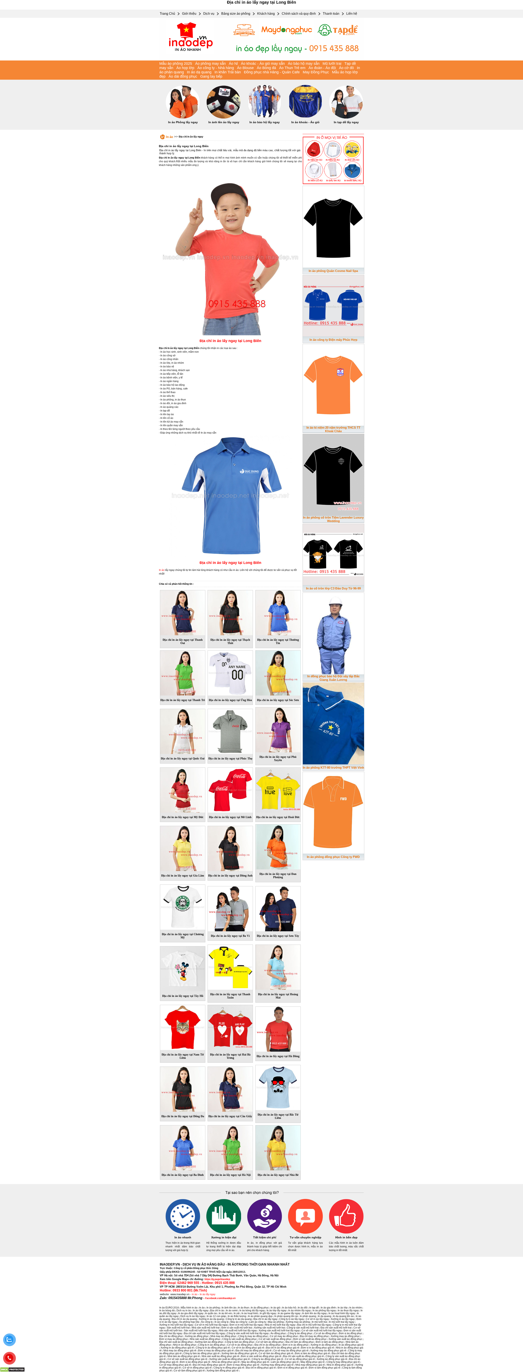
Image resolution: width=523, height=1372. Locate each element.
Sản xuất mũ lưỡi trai (178, 1327)
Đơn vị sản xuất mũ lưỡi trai (236, 1327)
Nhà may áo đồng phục (223, 1336)
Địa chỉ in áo (217, 1310)
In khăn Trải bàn (228, 72)
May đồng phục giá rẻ (313, 1362)
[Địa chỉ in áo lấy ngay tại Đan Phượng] (278, 846)
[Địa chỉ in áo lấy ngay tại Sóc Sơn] (278, 672)
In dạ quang (324, 1316)
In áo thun (243, 1307)
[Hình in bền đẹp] (346, 1232)
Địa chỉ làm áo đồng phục (300, 1342)
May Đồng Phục (316, 72)
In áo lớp (343, 1307)
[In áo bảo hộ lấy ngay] (264, 117)
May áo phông (276, 1322)
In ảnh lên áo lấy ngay (223, 122)
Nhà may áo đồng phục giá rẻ (179, 1350)
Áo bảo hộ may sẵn (304, 63)
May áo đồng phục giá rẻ (255, 1362)
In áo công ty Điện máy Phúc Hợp (333, 339)
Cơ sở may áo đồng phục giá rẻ (290, 1350)
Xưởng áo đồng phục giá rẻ (332, 1359)
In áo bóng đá (167, 1310)
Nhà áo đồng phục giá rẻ (226, 1362)
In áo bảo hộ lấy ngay (264, 122)
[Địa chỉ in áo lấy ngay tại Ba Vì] (230, 908)
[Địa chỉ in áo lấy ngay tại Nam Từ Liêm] (182, 1026)
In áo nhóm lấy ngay (299, 1310)
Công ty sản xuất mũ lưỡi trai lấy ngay (248, 1333)
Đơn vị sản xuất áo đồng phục (310, 1339)
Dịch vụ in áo (184, 1310)
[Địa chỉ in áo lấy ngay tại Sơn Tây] (278, 908)
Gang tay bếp (211, 76)
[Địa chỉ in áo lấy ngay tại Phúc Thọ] (230, 730)
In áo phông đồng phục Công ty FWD (333, 857)
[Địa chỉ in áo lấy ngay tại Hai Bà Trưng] (230, 1026)
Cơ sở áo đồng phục (325, 1333)
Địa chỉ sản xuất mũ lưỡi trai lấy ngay (204, 1333)
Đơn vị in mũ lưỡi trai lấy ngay (246, 1324)
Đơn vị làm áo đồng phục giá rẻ (312, 1353)
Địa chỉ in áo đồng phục (268, 1344)
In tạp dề (314, 1307)
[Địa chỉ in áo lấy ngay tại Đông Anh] (230, 847)
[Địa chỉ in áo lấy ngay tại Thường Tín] (278, 612)
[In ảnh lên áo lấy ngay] (223, 117)
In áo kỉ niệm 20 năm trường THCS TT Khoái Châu (333, 429)
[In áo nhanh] (182, 1232)
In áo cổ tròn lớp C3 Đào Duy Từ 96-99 (333, 588)
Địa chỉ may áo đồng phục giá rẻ (254, 1350)
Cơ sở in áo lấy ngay (317, 1319)
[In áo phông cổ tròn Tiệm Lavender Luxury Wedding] (333, 474)
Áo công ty (207, 1322)
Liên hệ (351, 13)
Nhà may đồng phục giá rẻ (310, 1364)
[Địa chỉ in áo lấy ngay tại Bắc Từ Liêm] (278, 1086)
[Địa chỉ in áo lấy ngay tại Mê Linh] (230, 789)
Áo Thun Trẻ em (292, 68)
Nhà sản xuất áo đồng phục (205, 1339)
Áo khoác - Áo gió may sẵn (263, 63)
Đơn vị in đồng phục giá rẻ (292, 1367)
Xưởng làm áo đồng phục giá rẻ (239, 1353)
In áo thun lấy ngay (348, 1310)
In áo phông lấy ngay (324, 1310)
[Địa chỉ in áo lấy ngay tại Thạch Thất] (230, 612)
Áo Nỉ (233, 63)
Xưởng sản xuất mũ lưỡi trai (269, 1327)
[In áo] (261, 59)
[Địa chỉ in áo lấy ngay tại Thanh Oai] (182, 612)
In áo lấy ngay (207, 1294)
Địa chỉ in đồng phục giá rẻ (261, 1367)
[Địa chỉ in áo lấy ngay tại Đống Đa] (182, 1088)
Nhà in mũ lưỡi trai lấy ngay (280, 1324)
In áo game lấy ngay (289, 1313)
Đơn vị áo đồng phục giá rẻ (195, 1362)
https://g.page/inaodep (217, 1279)
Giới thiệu (189, 13)
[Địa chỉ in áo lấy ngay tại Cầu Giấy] (230, 1088)
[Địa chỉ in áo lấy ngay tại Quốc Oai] (182, 730)
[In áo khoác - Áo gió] (305, 117)
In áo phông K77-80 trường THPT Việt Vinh (333, 767)
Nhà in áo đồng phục (184, 1344)
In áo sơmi (232, 1310)
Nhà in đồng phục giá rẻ (340, 1364)
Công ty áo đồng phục (300, 1333)
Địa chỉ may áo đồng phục (314, 1336)
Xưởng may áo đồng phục (345, 1336)
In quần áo (211, 1313)
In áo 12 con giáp (216, 1316)
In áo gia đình (328, 1307)
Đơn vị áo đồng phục (350, 1333)
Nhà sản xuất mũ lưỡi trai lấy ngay (238, 1330)
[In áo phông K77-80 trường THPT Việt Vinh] (333, 722)
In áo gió (275, 1307)
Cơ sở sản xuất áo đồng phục (275, 1339)
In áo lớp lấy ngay (276, 1310)
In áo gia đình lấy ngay (190, 1313)
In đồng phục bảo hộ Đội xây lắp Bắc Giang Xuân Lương (333, 677)
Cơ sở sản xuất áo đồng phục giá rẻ (187, 1359)
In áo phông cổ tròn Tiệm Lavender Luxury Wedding (333, 519)
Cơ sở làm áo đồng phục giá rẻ (276, 1353)
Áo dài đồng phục (183, 76)
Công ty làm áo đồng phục (239, 1342)
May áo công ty (238, 1322)
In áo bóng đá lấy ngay (252, 1310)
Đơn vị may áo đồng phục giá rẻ (216, 1350)
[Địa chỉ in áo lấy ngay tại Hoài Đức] (278, 789)
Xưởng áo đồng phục (197, 1336)
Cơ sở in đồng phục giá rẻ (197, 1367)
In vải (237, 1313)
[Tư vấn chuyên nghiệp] (305, 1232)
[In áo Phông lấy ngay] (182, 117)
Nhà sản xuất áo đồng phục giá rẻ (220, 1356)
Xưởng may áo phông (298, 1322)
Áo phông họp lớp (189, 1322)
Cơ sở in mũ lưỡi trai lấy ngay (211, 1324)
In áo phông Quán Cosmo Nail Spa (333, 271)
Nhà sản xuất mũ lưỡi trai (206, 1327)
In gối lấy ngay (268, 1313)
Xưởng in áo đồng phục (324, 1344)
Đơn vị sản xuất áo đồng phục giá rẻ (261, 1356)
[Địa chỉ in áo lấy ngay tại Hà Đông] (278, 1028)
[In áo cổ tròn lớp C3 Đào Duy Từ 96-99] (333, 553)
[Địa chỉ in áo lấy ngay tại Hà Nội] (230, 1147)
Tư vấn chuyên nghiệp (305, 1237)
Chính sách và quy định (299, 13)
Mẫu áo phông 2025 (175, 63)
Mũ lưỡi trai (332, 63)
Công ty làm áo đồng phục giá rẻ (201, 1353)
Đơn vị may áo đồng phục (173, 1339)
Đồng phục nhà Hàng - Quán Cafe (272, 72)
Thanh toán (331, 13)
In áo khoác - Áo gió (305, 122)
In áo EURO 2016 (169, 1307)
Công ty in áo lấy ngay (291, 1319)
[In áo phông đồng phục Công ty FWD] (333, 812)
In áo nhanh (182, 1237)
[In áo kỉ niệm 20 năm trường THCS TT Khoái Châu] (333, 384)
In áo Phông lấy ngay (183, 122)
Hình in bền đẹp (346, 1237)
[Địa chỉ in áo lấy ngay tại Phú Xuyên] (278, 729)
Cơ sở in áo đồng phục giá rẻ (248, 1347)
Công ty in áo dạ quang (239, 1319)
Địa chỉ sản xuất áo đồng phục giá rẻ (303, 1356)
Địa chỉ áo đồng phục (171, 1336)
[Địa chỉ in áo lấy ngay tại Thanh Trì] (182, 672)
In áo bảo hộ (289, 1307)
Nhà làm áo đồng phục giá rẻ (184, 1356)
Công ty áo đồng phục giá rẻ (267, 1359)
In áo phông (213, 1307)
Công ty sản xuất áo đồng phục (239, 1339)
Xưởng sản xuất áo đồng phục (345, 1339)
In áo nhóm (355, 1307)
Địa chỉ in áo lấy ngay (191, 136)
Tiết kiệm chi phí (264, 1237)
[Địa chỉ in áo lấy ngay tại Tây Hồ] (182, 968)
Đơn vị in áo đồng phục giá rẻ (317, 1347)
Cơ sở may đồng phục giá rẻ (175, 1364)
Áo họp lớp (185, 68)
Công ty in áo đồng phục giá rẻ (213, 1347)
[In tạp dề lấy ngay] (346, 117)
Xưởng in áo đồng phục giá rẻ (177, 1347)
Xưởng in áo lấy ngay (343, 1319)
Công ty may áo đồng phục (253, 1336)
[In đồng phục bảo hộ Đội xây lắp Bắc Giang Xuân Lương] (333, 632)
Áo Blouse (245, 68)
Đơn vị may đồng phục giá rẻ (243, 1364)
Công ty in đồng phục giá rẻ (228, 1367)
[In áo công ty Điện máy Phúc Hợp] (333, 305)
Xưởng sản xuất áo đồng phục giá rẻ (229, 1359)
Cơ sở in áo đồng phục (240, 1344)
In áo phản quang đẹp (260, 1316)
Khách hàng (266, 13)
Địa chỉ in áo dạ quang (184, 1319)
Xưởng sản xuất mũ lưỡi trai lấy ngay (279, 1330)
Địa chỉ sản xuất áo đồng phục (176, 1342)
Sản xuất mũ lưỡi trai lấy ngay (200, 1330)
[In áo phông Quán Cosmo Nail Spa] (333, 226)
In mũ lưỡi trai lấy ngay (341, 1322)
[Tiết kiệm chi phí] (264, 1232)
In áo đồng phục (260, 1307)
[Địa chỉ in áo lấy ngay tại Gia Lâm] (182, 847)
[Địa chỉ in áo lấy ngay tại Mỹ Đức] (182, 789)
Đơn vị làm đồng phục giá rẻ (324, 1367)
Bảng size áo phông (235, 13)
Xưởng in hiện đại (223, 1237)
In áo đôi (302, 1307)
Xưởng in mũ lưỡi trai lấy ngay (176, 1324)
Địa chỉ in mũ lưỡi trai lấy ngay (314, 1324)
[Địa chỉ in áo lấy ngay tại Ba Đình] (182, 1147)
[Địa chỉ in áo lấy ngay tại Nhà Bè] (278, 1147)
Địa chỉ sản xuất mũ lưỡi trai (336, 1327)
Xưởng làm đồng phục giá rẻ (222, 1370)
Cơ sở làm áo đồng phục (270, 1342)
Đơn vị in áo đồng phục (296, 1344)
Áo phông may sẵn (210, 63)
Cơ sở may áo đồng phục (284, 1336)
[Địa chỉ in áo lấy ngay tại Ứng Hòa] (230, 672)
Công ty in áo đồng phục (211, 1344)
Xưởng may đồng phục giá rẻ (277, 1364)
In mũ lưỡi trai (319, 1322)
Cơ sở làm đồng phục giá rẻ (189, 1370)
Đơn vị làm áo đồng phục (330, 1342)
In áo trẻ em (225, 1313)
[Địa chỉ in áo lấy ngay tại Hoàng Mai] (278, 966)
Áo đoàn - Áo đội (322, 68)
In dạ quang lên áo (343, 1316)
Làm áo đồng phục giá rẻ (285, 1362)
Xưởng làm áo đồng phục (209, 1342)
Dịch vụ (208, 13)
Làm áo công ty (257, 1322)
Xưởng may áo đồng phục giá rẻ (328, 1350)
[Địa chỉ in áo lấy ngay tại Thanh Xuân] (230, 966)
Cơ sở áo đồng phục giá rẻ (300, 1359)
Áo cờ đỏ (346, 68)
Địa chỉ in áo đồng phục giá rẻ (282, 1347)
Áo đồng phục (278, 1333)
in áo (194, 1294)
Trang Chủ (167, 13)
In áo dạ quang (199, 72)
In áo (169, 137)
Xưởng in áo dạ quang (211, 1319)
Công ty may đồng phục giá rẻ (343, 1362)
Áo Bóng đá (266, 68)
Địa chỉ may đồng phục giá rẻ (209, 1364)
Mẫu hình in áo (189, 1307)
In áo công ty (222, 1322)
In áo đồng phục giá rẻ (351, 1344)
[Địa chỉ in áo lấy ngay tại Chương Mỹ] (182, 906)
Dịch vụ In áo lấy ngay (192, 1316)
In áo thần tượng (237, 1316)
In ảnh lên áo (229, 1307)
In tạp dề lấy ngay (346, 122)
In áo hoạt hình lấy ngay (342, 1313)
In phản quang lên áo (286, 1316)
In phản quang (308, 1316)
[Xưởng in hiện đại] (223, 1232)
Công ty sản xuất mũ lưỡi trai (303, 1327)
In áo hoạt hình (249, 1313)
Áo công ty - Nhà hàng (215, 68)
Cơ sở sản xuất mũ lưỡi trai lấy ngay (322, 1330)
